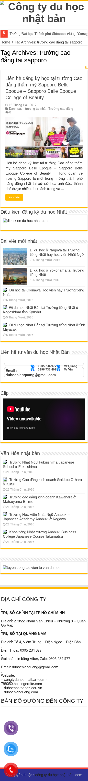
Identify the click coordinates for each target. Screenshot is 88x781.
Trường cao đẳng (60, 108)
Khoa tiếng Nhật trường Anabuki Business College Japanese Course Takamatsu (39, 534)
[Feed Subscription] (86, 67)
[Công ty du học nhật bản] (44, 12)
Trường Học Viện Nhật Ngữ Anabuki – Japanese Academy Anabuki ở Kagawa (36, 516)
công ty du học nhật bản (54, 775)
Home (5, 42)
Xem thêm (14, 197)
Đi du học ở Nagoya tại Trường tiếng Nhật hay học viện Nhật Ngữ (57, 252)
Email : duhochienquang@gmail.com (31, 373)
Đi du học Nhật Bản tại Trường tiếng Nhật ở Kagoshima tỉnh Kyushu (40, 309)
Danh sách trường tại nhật (27, 108)
